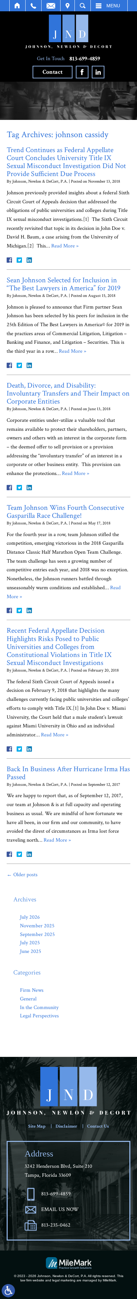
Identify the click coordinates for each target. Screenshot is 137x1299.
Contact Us (98, 1126)
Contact (53, 72)
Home (17, 5)
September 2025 (37, 934)
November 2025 (37, 925)
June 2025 (30, 951)
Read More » (64, 245)
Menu (113, 5)
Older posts (22, 874)
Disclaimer (66, 1126)
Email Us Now (60, 1209)
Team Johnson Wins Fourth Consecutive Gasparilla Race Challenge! (65, 511)
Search (82, 5)
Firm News (32, 990)
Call (33, 5)
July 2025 (30, 942)
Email (51, 5)
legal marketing (63, 1280)
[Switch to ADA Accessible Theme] (8, 1290)
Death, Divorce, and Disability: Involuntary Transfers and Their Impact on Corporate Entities (68, 393)
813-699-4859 (84, 58)
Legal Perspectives (39, 1015)
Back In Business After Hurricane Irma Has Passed (68, 773)
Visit (67, 5)
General (28, 998)
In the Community (39, 1007)
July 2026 (30, 917)
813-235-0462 (55, 1225)
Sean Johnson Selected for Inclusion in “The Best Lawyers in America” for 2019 (63, 284)
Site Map (37, 1126)
